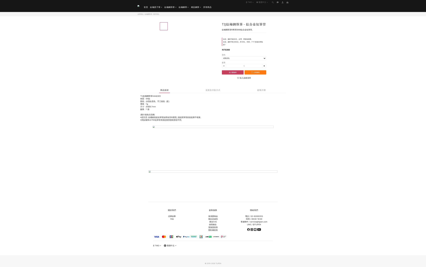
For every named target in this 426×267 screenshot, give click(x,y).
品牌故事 (172, 216)
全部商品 (140, 14)
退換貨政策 (213, 227)
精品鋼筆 (195, 7)
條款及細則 (213, 219)
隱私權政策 (213, 230)
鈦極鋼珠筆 (169, 7)
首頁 (146, 7)
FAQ (172, 219)
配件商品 (156, 14)
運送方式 (213, 222)
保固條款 (213, 224)
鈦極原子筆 (155, 7)
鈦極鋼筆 (183, 7)
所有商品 (207, 7)
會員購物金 (213, 216)
